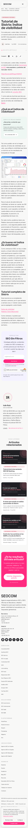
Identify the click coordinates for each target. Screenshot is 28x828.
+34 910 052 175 (5, 635)
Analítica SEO (4, 684)
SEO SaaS (3, 709)
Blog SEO (3, 774)
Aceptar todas (14, 823)
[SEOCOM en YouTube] (21, 639)
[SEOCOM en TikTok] (17, 639)
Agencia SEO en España (7, 746)
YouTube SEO (4, 691)
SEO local (3, 671)
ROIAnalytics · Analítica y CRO (7, 804)
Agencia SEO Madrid (6, 756)
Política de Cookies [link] (8, 816)
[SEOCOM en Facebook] (6, 639)
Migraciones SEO (5, 675)
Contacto (3, 791)
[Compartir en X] (12, 56)
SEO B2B (3, 712)
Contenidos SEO (5, 662)
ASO (2, 694)
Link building (4, 668)
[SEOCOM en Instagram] (10, 639)
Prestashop (4, 731)
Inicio (2, 8)
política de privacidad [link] (14, 364)
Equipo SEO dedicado (7, 681)
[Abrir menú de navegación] (23, 4)
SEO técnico (4, 655)
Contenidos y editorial (14, 8)
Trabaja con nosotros (6, 787)
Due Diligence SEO (6, 678)
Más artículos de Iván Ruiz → (16, 428)
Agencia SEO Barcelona (7, 753)
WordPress (4, 721)
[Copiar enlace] (20, 56)
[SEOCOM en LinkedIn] (2, 639)
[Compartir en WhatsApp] (16, 56)
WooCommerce (5, 724)
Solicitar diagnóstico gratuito (14, 577)
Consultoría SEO (5, 649)
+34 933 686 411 (5, 623)
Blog (6, 8)
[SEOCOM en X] (14, 639)
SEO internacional (5, 706)
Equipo (3, 768)
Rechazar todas (9, 820)
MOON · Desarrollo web (21, 804)
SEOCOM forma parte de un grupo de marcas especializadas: (14, 798)
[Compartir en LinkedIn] (8, 56)
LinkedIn (5, 428)
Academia (3, 771)
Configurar (20, 820)
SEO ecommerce (5, 703)
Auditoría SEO (4, 652)
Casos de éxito (5, 784)
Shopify (3, 728)
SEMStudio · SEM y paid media (7, 801)
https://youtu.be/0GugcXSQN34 (11, 74)
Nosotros (3, 765)
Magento (3, 734)
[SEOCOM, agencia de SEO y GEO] (7, 4)
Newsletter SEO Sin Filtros (7, 781)
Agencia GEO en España (7, 749)
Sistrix (3, 103)
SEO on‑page (4, 658)
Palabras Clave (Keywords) (9, 311)
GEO (2, 665)
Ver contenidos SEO (10, 134)
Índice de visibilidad (7, 309)
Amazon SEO (4, 688)
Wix (2, 737)
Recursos (3, 778)
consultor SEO (16, 92)
